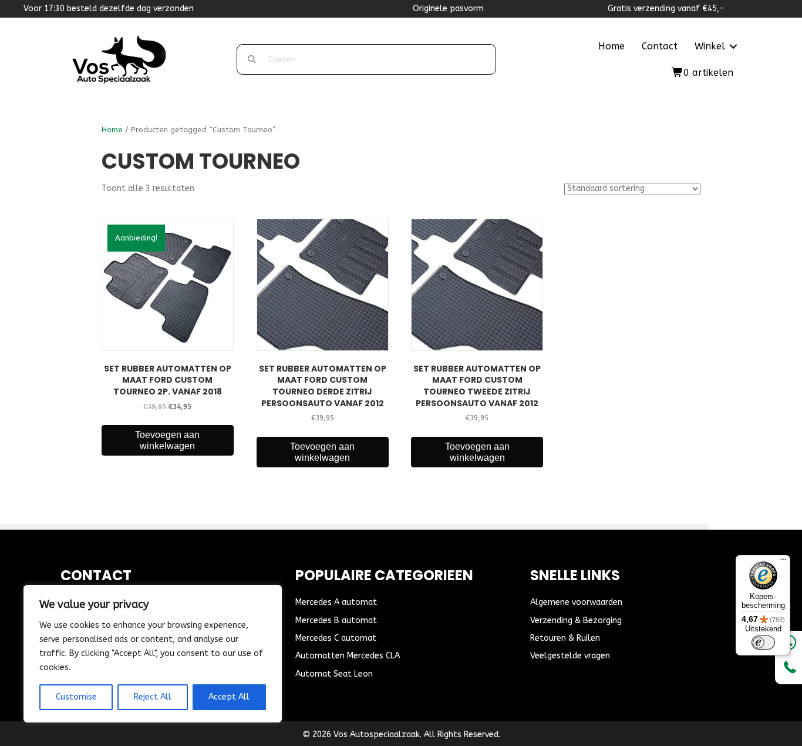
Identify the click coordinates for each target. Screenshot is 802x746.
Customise (76, 697)
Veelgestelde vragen (570, 656)
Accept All (229, 697)
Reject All (152, 697)
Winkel (710, 46)
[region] (152, 653)
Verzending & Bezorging (576, 620)
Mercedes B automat (336, 620)
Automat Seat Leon (334, 674)
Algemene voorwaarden (576, 602)
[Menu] (783, 562)
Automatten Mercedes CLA (347, 656)
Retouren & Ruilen (565, 638)
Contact (660, 46)
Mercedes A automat (336, 602)
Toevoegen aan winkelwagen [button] (167, 440)
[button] (733, 46)
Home (611, 46)
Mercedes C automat (335, 638)
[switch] (763, 642)
